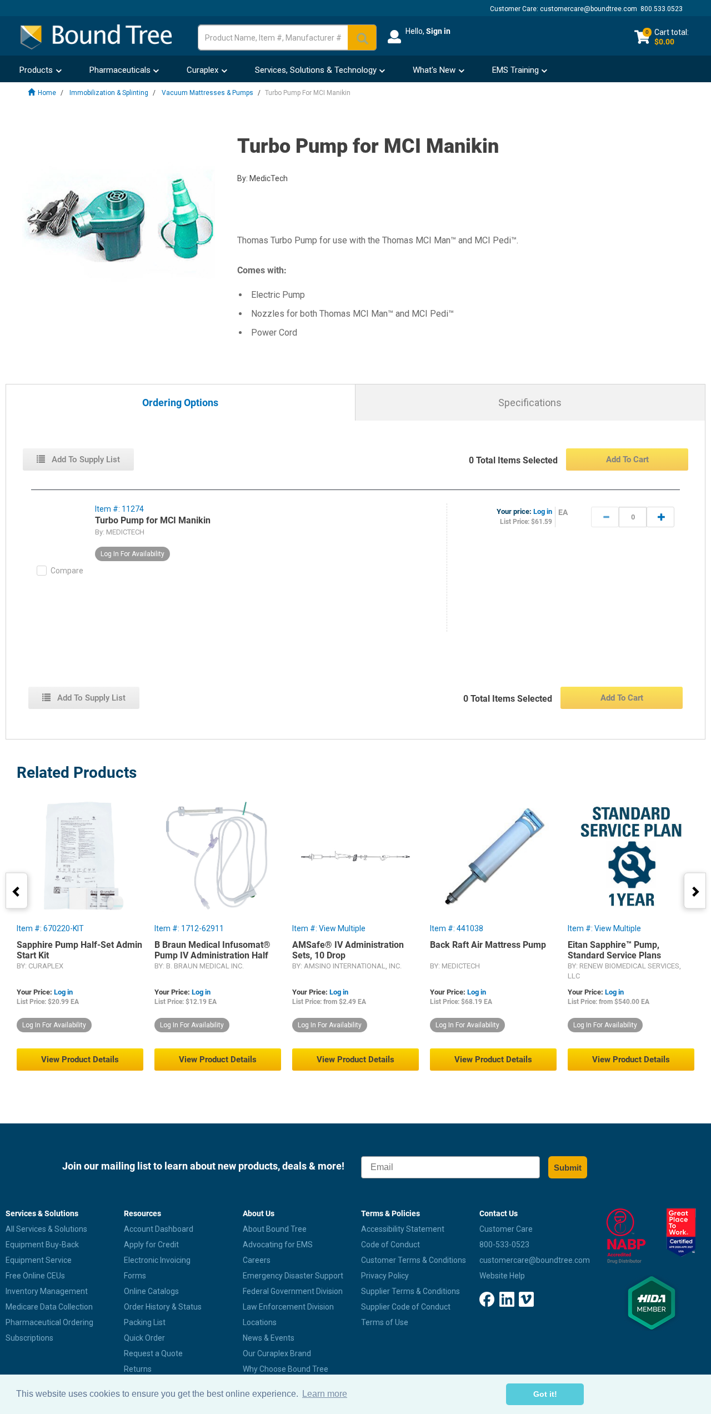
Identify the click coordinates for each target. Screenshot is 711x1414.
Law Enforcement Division (288, 1306)
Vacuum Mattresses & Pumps (207, 93)
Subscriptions (29, 1337)
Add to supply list (84, 459)
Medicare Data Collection (49, 1306)
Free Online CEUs (35, 1275)
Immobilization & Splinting (108, 93)
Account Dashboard (158, 1229)
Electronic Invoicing (157, 1260)
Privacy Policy (385, 1275)
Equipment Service (39, 1260)
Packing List (145, 1322)
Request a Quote (153, 1353)
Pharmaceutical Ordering (49, 1322)
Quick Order (144, 1337)
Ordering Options (180, 403)
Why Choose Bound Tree (285, 1369)
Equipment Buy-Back (42, 1244)
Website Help (502, 1275)
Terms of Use (384, 1322)
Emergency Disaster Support (293, 1275)
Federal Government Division (293, 1291)
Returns (138, 1369)
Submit (568, 1167)
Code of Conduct (390, 1244)
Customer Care (506, 1229)
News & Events (268, 1337)
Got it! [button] (545, 1394)
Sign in (438, 31)
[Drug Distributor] (622, 1236)
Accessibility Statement (402, 1229)
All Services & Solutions (46, 1229)
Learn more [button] (324, 1393)
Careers (257, 1260)
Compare (67, 570)
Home (47, 93)
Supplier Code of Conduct (405, 1306)
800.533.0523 (661, 9)
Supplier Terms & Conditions (410, 1291)
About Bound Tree (275, 1229)
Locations (260, 1322)
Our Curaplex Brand (277, 1353)
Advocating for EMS (278, 1244)
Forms (135, 1275)
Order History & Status (163, 1306)
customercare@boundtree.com (588, 9)
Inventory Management (47, 1291)
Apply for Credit (151, 1244)
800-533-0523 (504, 1244)
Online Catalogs (151, 1291)
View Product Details (80, 1060)
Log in (542, 511)
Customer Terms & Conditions (413, 1260)
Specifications (530, 402)
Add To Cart (627, 459)
